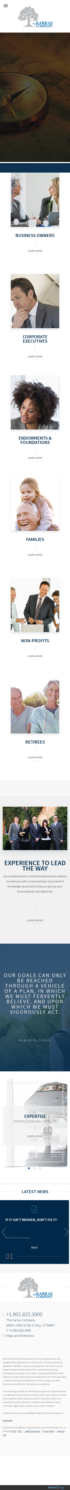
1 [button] (29, 1168)
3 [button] (40, 1168)
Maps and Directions (20, 1335)
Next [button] (65, 1232)
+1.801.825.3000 (24, 1314)
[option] (35, 1122)
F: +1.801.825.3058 (18, 1330)
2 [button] (34, 1168)
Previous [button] (4, 1232)
